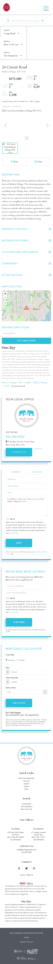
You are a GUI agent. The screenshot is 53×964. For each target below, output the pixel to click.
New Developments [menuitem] (26, 778)
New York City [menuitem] (26, 809)
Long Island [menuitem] (26, 804)
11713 (6, 386)
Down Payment (12, 678)
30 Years (11, 660)
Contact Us (19, 452)
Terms (26, 938)
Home (4, 382)
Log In (22, 875)
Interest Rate (11, 688)
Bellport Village (40, 382)
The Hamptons (11, 55)
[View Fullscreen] (5, 303)
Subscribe (19, 622)
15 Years (21, 660)
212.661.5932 (26, 852)
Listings (13, 382)
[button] (42, 20)
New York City (11, 44)
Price (8, 668)
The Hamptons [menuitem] (26, 806)
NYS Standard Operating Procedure (26, 933)
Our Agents (37, 449)
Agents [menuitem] (26, 784)
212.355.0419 (15, 840)
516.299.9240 (38, 840)
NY (20, 382)
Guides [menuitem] (26, 786)
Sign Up (30, 875)
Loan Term (10, 655)
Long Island (9, 33)
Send (19, 543)
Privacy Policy (14, 533)
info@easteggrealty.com (26, 850)
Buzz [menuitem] (26, 789)
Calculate (19, 703)
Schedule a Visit (36, 472)
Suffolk (28, 382)
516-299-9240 (15, 437)
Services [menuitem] (26, 781)
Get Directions (26, 340)
